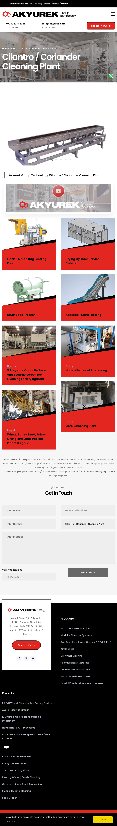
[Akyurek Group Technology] (39, 14)
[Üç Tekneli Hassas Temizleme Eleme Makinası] (58, 129)
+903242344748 (15, 23)
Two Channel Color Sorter (75, 676)
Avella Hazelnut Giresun (15, 710)
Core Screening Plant (81, 426)
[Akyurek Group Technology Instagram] (26, 658)
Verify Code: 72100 (12, 569)
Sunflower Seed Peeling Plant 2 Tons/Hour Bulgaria (26, 736)
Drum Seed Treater (21, 315)
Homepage (8, 48)
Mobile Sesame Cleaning (16, 791)
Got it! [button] (103, 819)
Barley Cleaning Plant (14, 763)
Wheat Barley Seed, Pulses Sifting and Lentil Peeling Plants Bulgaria (26, 438)
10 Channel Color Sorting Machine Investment (21, 718)
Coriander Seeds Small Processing (22, 784)
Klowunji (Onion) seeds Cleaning (21, 777)
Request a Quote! (101, 25)
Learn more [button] (10, 821)
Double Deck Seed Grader (75, 669)
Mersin (38, 3)
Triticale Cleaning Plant (15, 770)
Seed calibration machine (17, 756)
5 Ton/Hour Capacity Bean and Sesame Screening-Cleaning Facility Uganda (26, 374)
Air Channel (67, 649)
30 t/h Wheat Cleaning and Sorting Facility (27, 703)
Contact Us (24, 645)
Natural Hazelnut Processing (86, 370)
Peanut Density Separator (75, 662)
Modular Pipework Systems (76, 635)
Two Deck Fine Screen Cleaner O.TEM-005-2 (86, 642)
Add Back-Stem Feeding (83, 315)
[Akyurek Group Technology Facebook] (19, 658)
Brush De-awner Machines (76, 628)
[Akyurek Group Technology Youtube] (33, 658)
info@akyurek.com (53, 23)
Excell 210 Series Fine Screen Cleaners (82, 683)
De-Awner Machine (71, 656)
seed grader (9, 798)
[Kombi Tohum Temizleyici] (58, 197)
